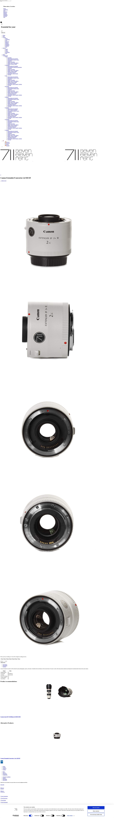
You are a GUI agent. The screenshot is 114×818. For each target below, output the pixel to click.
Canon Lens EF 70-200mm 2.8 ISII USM (10, 716)
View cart (3, 32)
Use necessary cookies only (96, 814)
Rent (4, 36)
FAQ (6, 53)
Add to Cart (3, 662)
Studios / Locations (11, 61)
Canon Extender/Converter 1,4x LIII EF (10, 758)
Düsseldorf (7, 44)
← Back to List (3, 180)
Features (4, 666)
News (4, 54)
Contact (4, 37)
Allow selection (96, 811)
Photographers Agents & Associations (15, 67)
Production (10, 60)
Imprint (4, 778)
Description (5, 665)
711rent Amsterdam (4, 796)
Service (4, 48)
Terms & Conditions (6, 776)
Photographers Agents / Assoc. (13, 59)
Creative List (5, 55)
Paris (6, 40)
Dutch (7, 144)
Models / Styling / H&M (12, 64)
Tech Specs (5, 664)
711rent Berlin (3, 800)
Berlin (6, 38)
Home (4, 35)
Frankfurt (7, 45)
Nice (6, 47)
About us (4, 768)
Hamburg (7, 43)
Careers (6, 51)
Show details (70, 815)
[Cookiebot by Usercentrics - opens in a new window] (16, 816)
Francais (8, 143)
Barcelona (7, 41)
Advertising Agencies (12, 72)
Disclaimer (5, 779)
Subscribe (2, 784)
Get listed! (9, 57)
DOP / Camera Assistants (12, 109)
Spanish (7, 145)
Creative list (5, 774)
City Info (9, 74)
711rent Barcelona (3, 798)
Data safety (5, 780)
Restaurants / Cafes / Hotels (13, 73)
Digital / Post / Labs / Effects (13, 63)
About (6, 50)
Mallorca (7, 42)
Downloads (7, 52)
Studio (6, 49)
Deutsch (8, 142)
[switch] (42, 816)
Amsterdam (7, 39)
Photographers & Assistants (13, 58)
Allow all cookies (96, 807)
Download (5, 773)
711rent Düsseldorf (4, 802)
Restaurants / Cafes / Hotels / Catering (15, 84)
